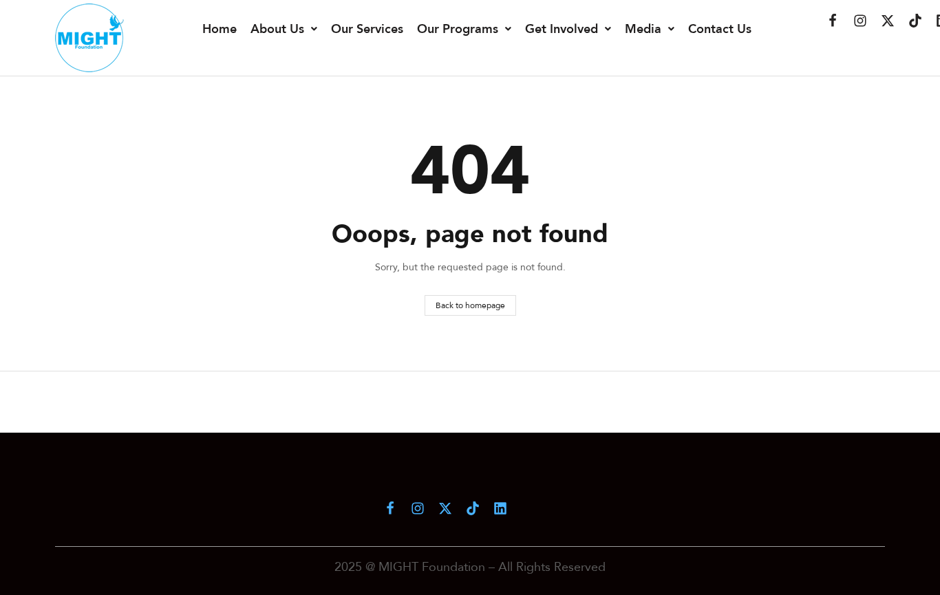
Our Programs (457, 29)
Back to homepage (470, 305)
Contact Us (719, 29)
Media (643, 29)
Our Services (367, 29)
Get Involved (561, 29)
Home (219, 29)
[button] (284, 29)
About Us (277, 29)
